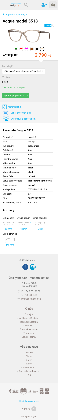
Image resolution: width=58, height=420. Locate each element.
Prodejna (29, 314)
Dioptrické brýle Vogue (16, 14)
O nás (29, 308)
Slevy (29, 363)
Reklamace (28, 367)
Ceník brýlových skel (21, 112)
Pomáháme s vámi (29, 329)
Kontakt (29, 325)
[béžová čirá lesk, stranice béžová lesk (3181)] (42, 49)
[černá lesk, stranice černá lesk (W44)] (37, 49)
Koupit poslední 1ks (18, 95)
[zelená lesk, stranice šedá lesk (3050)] (16, 49)
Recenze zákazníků (28, 322)
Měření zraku (14, 106)
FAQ (29, 375)
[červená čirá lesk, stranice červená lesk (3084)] (21, 49)
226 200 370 (31, 295)
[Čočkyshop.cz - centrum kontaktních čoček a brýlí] (16, 5)
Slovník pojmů (29, 337)
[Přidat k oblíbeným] (53, 25)
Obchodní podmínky (29, 371)
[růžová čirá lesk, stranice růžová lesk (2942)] (26, 49)
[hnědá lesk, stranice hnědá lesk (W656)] (31, 49)
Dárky (29, 360)
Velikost (6, 77)
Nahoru (26, 408)
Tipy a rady (28, 333)
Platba (29, 356)
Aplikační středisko (29, 318)
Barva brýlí (7, 66)
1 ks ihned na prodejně (13, 87)
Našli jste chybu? (29, 416)
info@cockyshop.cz (31, 298)
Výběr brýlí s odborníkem (23, 118)
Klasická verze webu (29, 401)
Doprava (29, 352)
